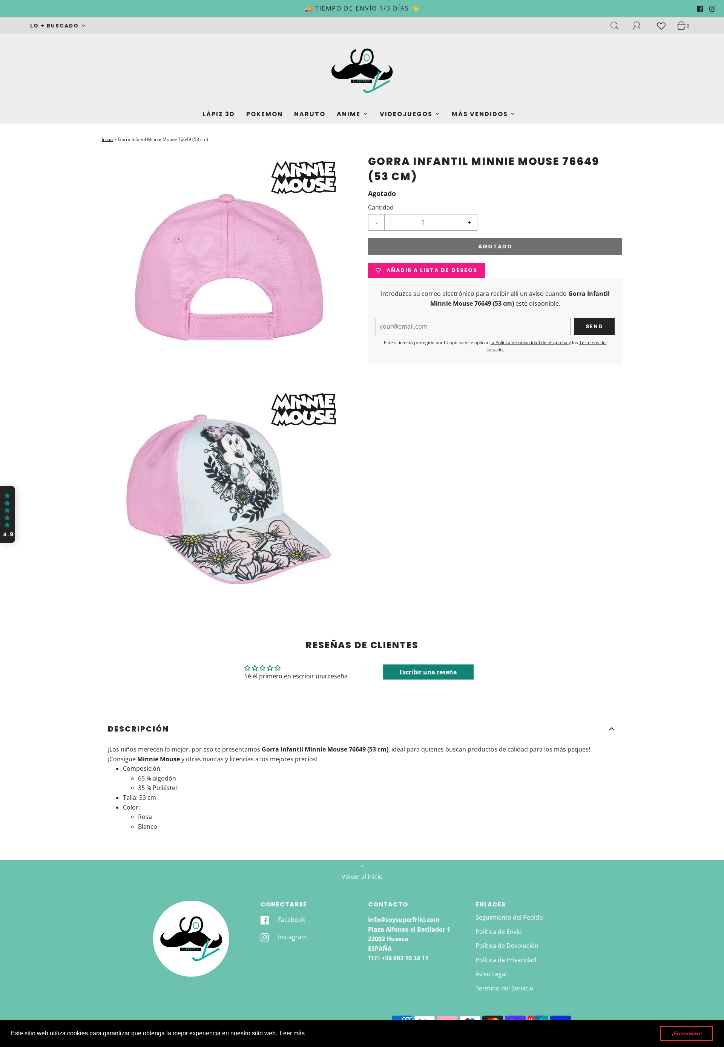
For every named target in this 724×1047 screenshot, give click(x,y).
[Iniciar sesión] (641, 25)
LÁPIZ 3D (218, 114)
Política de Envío (499, 932)
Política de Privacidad (506, 960)
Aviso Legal (491, 974)
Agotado (495, 247)
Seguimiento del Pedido (509, 917)
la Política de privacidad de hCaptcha (530, 342)
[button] (362, 729)
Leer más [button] (292, 1033)
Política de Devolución (507, 945)
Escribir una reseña (428, 672)
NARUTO (309, 114)
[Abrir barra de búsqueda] (618, 25)
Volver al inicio (362, 876)
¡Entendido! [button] (687, 1033)
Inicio (107, 139)
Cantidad (381, 207)
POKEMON (264, 114)
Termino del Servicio (505, 988)
